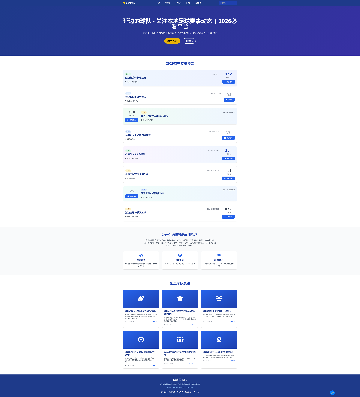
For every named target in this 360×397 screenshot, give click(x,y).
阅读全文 (154, 322)
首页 (158, 3)
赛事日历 (180, 392)
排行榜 (188, 3)
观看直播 (229, 82)
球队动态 (178, 3)
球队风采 (189, 41)
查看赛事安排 (172, 41)
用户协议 (197, 392)
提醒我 (230, 100)
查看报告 (133, 120)
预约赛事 (229, 138)
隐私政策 (188, 392)
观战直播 (229, 158)
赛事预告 (168, 3)
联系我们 (172, 392)
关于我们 (198, 3)
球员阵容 (133, 196)
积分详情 (229, 178)
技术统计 (229, 217)
